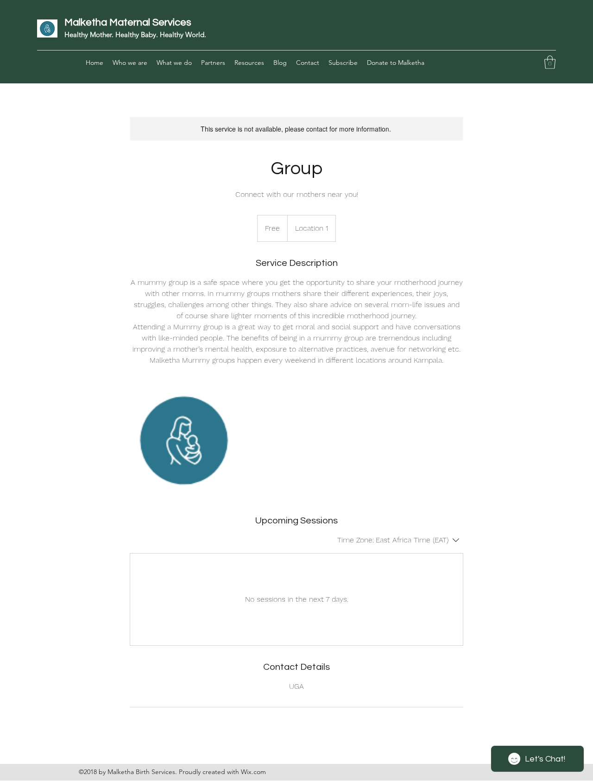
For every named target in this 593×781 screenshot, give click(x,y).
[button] (549, 62)
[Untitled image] (183, 440)
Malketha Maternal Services (127, 22)
